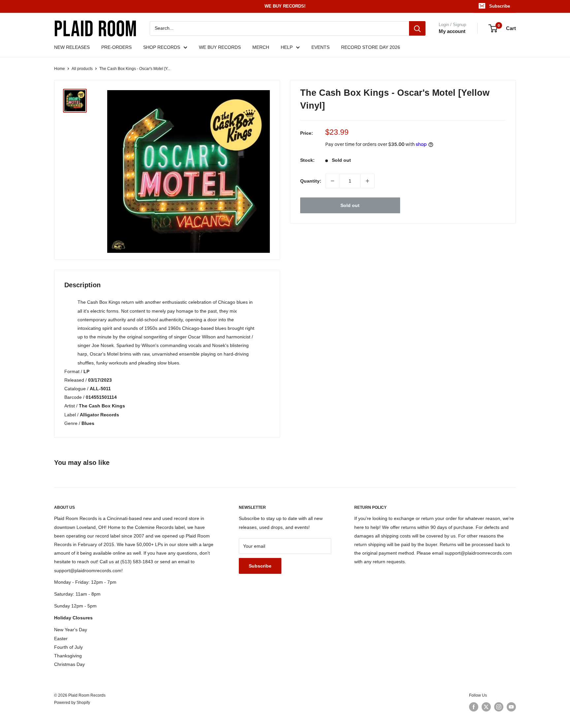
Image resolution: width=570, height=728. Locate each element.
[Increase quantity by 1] (367, 181)
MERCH (260, 47)
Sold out (350, 205)
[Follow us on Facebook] (473, 706)
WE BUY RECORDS (220, 47)
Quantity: (310, 181)
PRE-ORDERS (116, 47)
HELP (287, 47)
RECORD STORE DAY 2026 (370, 47)
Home (59, 68)
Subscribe (499, 6)
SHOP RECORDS (161, 47)
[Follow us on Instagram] (498, 706)
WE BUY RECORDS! (285, 6)
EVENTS (320, 47)
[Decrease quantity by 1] (332, 181)
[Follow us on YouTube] (511, 706)
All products (82, 68)
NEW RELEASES (72, 47)
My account (452, 31)
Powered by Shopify (72, 702)
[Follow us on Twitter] (486, 706)
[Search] (417, 28)
